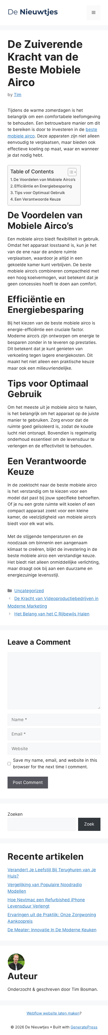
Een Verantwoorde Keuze (38, 199)
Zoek (89, 824)
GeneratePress (84, 1027)
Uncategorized (29, 590)
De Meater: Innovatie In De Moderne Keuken (52, 929)
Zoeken (15, 814)
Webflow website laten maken (53, 1013)
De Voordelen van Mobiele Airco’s (44, 179)
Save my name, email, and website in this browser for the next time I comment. (55, 763)
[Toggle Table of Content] (69, 172)
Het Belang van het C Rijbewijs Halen (51, 613)
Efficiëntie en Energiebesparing (43, 186)
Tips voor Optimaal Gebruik (40, 192)
